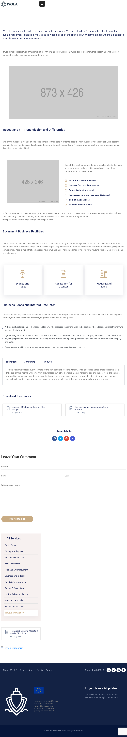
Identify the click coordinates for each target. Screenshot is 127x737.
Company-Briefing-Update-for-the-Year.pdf (29, 408)
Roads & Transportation (16, 582)
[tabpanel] (63, 375)
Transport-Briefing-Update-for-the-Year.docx (24, 632)
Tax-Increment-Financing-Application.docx (91, 408)
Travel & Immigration (14, 613)
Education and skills (14, 600)
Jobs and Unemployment (16, 570)
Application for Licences (63, 285)
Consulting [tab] (29, 361)
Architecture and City (14, 557)
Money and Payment (14, 551)
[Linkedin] (109, 670)
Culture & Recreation (14, 588)
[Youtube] (118, 670)
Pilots (22, 670)
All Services (13, 538)
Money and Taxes (22, 285)
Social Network (12, 545)
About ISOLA (9, 670)
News (31, 670)
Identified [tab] (11, 361)
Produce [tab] (47, 361)
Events (39, 670)
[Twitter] (113, 670)
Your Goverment (12, 563)
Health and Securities (14, 606)
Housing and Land (104, 285)
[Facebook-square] (123, 670)
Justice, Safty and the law (16, 594)
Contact (49, 670)
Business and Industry (15, 576)
